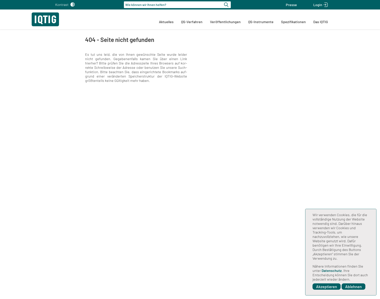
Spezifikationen (293, 22)
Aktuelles (166, 22)
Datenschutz (332, 270)
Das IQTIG (320, 22)
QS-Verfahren (191, 22)
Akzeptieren (326, 286)
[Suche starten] (227, 4)
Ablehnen (353, 286)
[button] (291, 4)
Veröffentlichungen (225, 22)
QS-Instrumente (261, 22)
